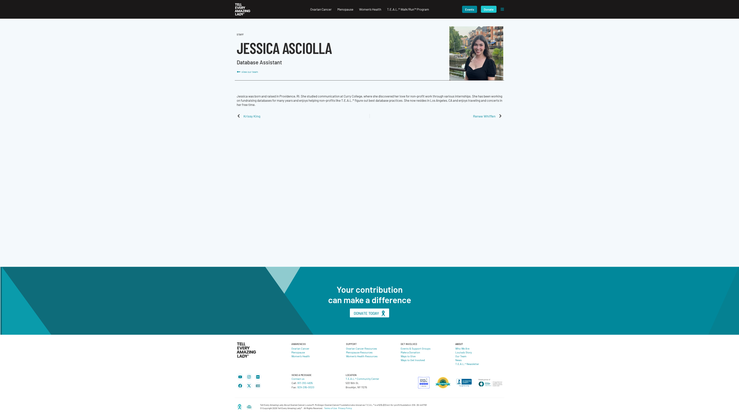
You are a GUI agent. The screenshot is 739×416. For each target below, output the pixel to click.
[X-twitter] (249, 385)
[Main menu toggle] (502, 9)
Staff (240, 34)
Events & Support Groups (416, 348)
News (458, 360)
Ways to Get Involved (413, 360)
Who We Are (462, 348)
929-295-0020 (305, 387)
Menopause (298, 352)
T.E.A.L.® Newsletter (467, 364)
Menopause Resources (359, 352)
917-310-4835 (305, 383)
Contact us (298, 378)
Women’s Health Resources (362, 356)
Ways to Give (408, 356)
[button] (469, 9)
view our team (250, 71)
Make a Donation (410, 352)
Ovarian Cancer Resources (361, 348)
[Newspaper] (257, 385)
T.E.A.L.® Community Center (362, 378)
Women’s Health (300, 356)
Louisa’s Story (463, 352)
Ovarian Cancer (300, 348)
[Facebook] (240, 385)
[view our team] (239, 72)
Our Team (460, 356)
